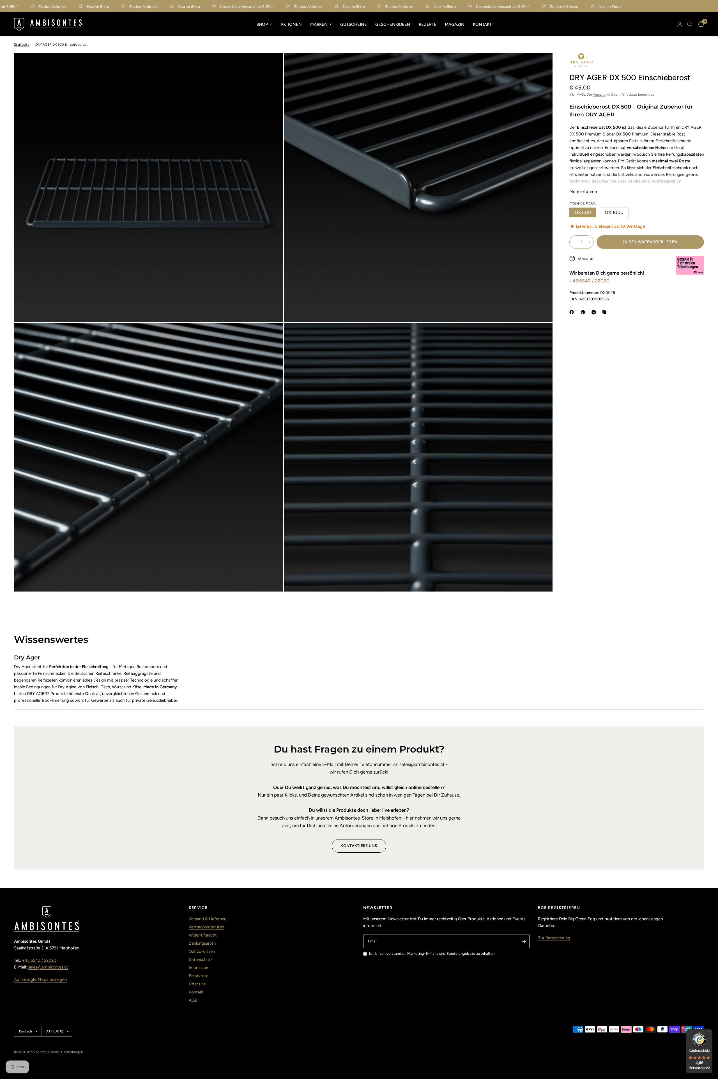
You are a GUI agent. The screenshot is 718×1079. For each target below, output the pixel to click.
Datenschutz (200, 959)
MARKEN (319, 24)
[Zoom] (271, 64)
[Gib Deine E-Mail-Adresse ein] (524, 941)
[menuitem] (264, 24)
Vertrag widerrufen (206, 927)
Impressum (199, 967)
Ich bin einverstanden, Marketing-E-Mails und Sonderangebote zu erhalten (431, 953)
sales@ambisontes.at (422, 764)
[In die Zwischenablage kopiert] (605, 312)
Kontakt (196, 992)
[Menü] (709, 1032)
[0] (699, 24)
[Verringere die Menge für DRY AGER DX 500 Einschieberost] (574, 242)
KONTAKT (482, 24)
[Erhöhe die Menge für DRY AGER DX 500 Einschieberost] (589, 242)
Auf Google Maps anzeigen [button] (40, 979)
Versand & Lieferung (208, 918)
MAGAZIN (454, 24)
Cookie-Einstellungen (65, 1052)
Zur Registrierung (554, 937)
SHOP (262, 24)
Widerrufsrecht (203, 935)
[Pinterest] (584, 312)
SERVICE (198, 908)
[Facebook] (572, 312)
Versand (599, 94)
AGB (193, 1000)
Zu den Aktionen (27, 6)
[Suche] (689, 24)
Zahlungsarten (202, 943)
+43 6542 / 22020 (589, 281)
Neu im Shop (72, 6)
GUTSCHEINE (353, 24)
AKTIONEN (291, 24)
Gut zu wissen (202, 951)
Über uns (197, 983)
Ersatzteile (198, 975)
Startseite (21, 45)
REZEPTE (427, 24)
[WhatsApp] (595, 312)
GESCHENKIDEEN (392, 24)
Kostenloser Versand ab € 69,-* (221, 6)
